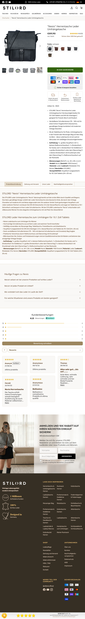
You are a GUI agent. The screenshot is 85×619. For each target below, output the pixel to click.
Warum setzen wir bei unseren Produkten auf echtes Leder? (28, 280)
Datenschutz (69, 559)
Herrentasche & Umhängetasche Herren (49, 488)
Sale (81, 14)
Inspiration (73, 14)
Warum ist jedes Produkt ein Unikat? (18, 286)
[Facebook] (3, 2)
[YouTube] (10, 2)
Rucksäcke (14, 14)
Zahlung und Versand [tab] (31, 184)
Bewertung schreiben (43, 343)
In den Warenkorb (65, 70)
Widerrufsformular (49, 560)
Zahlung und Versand (50, 553)
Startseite (5, 18)
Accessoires (47, 14)
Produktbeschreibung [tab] (13, 184)
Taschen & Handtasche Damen (47, 520)
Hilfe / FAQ (46, 563)
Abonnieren (67, 456)
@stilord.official (48, 586)
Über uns (67, 547)
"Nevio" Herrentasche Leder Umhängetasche (27, 18)
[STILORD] (14, 8)
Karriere (67, 550)
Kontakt (45, 570)
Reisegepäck (25, 14)
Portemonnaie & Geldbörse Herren (48, 511)
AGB (66, 562)
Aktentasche (75, 509)
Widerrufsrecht (48, 557)
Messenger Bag (48, 503)
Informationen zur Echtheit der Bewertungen (64, 616)
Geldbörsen (36, 14)
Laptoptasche (62, 518)
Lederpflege (47, 547)
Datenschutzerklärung (57, 460)
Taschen (5, 14)
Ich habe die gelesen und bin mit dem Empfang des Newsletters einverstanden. (58, 461)
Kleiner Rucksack (63, 532)
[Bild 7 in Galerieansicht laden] (22, 45)
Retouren (46, 567)
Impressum (68, 566)
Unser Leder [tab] (46, 184)
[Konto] (71, 8)
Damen (56, 14)
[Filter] (4, 350)
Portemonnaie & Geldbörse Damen (62, 497)
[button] (74, 34)
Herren (64, 14)
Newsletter (47, 550)
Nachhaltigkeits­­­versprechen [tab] (63, 184)
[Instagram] (6, 2)
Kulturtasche (75, 486)
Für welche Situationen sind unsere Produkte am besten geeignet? (31, 298)
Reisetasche (61, 503)
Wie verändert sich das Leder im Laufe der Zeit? (23, 292)
